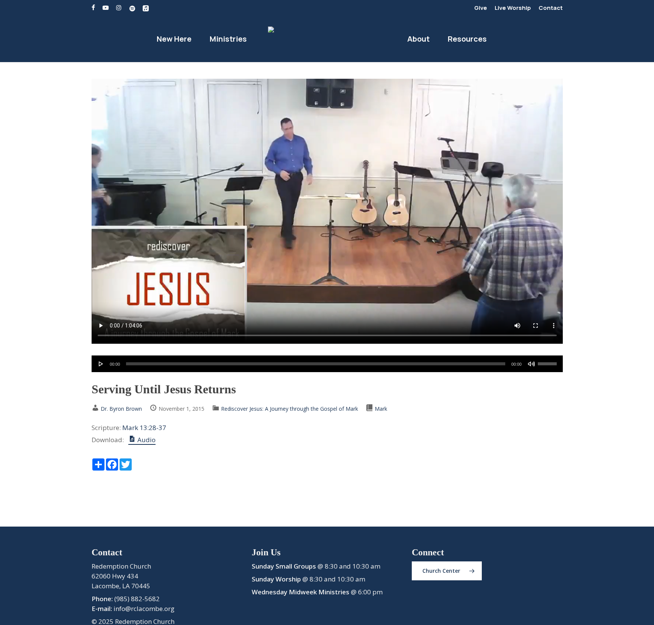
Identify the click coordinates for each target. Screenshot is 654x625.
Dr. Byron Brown (121, 408)
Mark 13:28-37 (144, 427)
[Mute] (531, 364)
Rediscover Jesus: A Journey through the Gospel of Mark (289, 408)
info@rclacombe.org (144, 608)
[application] (327, 363)
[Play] (101, 364)
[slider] (548, 361)
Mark (381, 408)
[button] (447, 570)
